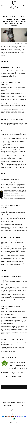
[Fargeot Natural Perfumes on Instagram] (12, 410)
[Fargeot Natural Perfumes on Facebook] (14, 410)
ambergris (17, 249)
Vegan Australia (17, 224)
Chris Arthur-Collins (18, 43)
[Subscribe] (23, 405)
